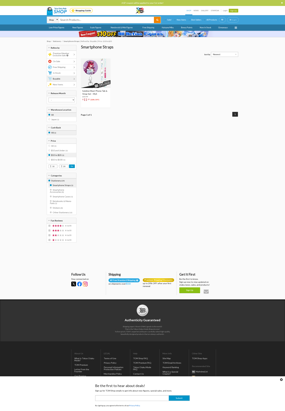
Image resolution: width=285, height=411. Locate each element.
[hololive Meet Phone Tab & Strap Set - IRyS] (95, 73)
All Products (211, 20)
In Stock (57, 73)
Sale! (169, 20)
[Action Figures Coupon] (142, 34)
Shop (188, 10)
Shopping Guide (83, 10)
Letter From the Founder (81, 370)
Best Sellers (196, 20)
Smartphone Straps (97, 47)
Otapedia (215, 10)
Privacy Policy (110, 363)
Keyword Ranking (171, 367)
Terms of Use (110, 358)
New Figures (77, 27)
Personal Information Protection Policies (113, 368)
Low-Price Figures (56, 27)
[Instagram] (85, 284)
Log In (225, 10)
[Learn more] (67, 55)
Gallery (204, 10)
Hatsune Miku (168, 27)
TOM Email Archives (172, 363)
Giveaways (223, 27)
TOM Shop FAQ (140, 358)
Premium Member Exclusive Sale (61, 54)
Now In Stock (205, 27)
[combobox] (106, 20)
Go (72, 166)
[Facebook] (79, 284)
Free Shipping (148, 27)
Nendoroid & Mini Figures (122, 27)
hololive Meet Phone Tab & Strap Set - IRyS (94, 92)
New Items (181, 20)
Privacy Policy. (134, 402)
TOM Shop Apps (199, 358)
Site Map (167, 358)
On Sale (56, 61)
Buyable (56, 78)
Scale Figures (95, 27)
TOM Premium (81, 365)
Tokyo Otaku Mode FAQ (142, 368)
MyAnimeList (202, 371)
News (196, 10)
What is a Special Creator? (170, 372)
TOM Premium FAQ (142, 363)
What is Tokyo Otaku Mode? (84, 359)
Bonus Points (186, 27)
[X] (73, 284)
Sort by (207, 54)
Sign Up (233, 11)
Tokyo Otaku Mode (140, 10)
